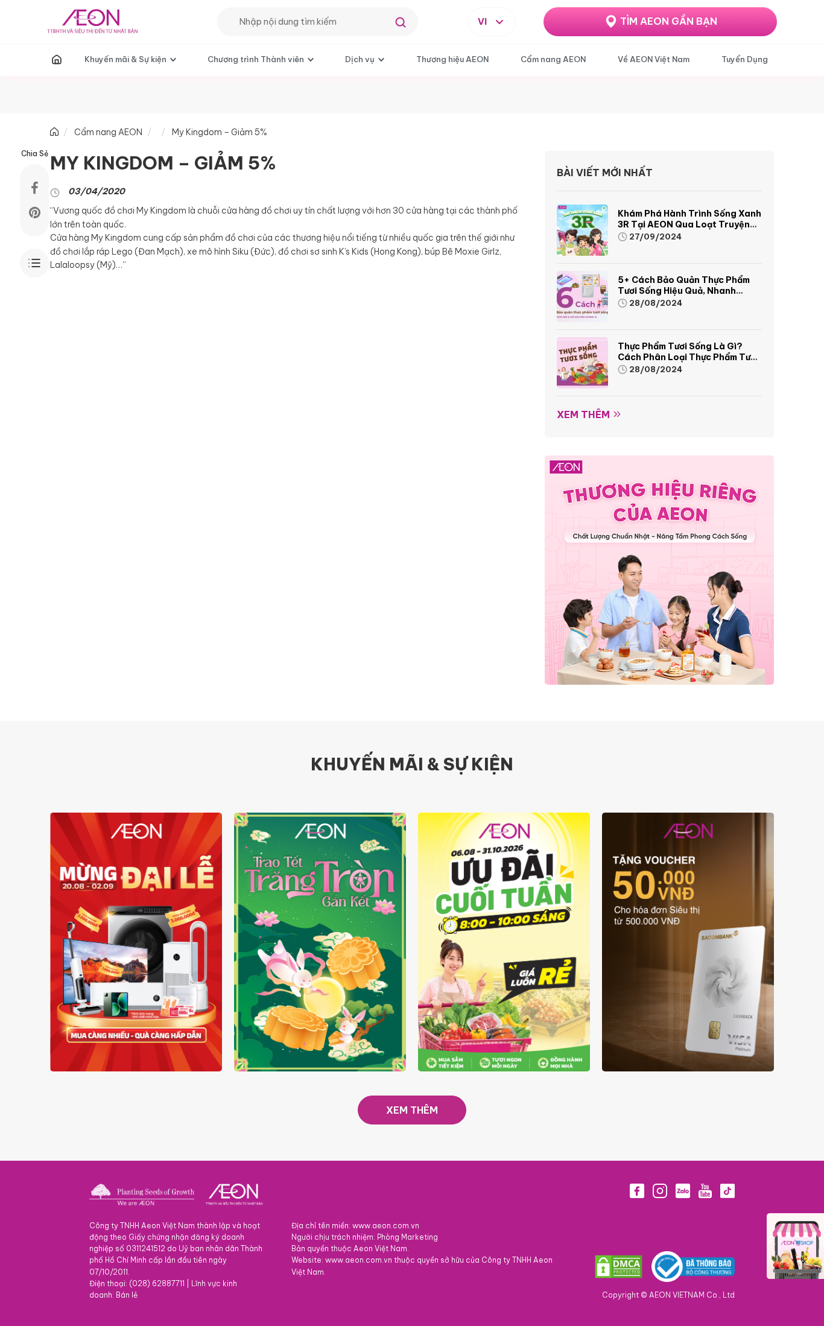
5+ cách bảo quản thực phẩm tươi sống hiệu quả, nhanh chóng (684, 290)
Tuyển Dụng (744, 59)
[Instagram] (660, 1191)
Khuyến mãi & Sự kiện (125, 59)
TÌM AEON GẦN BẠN (668, 21)
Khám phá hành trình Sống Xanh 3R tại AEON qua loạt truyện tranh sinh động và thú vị (689, 224)
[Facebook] (637, 1191)
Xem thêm (583, 414)
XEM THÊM (412, 1110)
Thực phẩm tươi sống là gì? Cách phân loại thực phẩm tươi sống (688, 357)
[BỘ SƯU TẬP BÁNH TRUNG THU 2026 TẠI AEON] (320, 941)
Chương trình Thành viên (256, 59)
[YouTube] (705, 1191)
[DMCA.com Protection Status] (618, 1266)
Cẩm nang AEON (553, 59)
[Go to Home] (54, 132)
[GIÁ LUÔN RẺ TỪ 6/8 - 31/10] (504, 941)
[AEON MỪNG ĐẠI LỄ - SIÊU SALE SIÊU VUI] (136, 941)
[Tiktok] (727, 1191)
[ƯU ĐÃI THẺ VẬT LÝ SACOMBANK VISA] (688, 941)
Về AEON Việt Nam (653, 59)
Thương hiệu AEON (452, 59)
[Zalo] (683, 1191)
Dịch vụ (360, 59)
